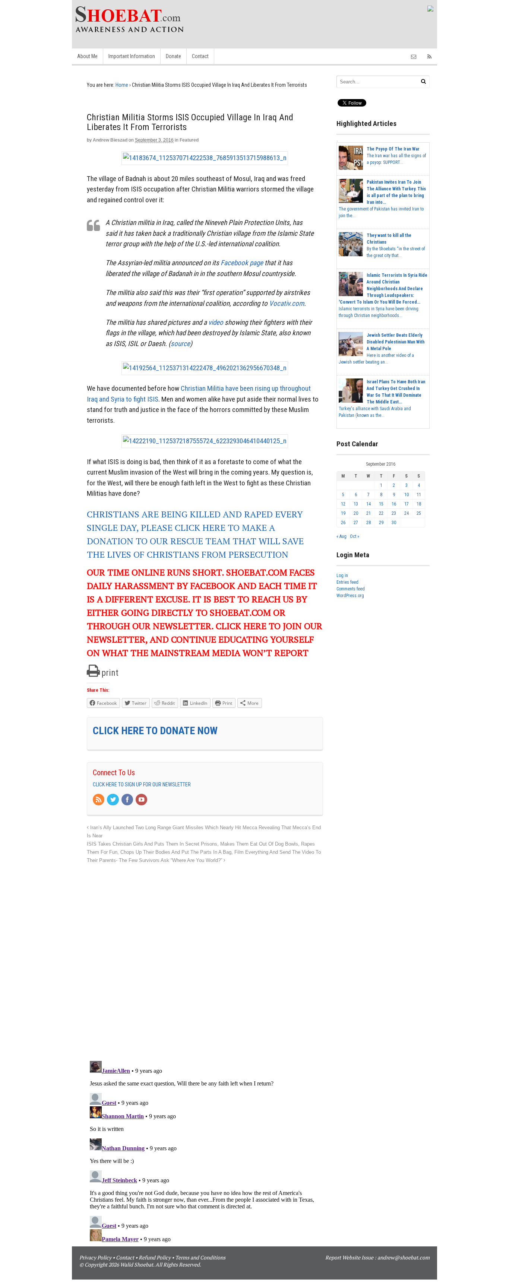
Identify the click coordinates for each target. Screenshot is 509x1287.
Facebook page (242, 263)
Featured (189, 140)
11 (419, 494)
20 (356, 513)
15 (381, 504)
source (180, 343)
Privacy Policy (95, 1257)
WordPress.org (350, 595)
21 (368, 513)
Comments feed (350, 589)
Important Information (131, 56)
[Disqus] (205, 958)
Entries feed (347, 582)
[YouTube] (142, 800)
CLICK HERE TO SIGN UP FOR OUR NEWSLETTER (142, 784)
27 (356, 522)
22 (381, 513)
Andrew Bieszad (110, 140)
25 (419, 513)
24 (406, 513)
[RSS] (99, 800)
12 (343, 504)
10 (406, 494)
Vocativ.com (286, 303)
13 (356, 504)
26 (343, 522)
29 (381, 522)
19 (343, 513)
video (215, 322)
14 (368, 504)
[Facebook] (127, 800)
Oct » (354, 536)
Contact (200, 56)
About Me (87, 56)
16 (394, 504)
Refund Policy (155, 1257)
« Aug (341, 536)
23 (394, 513)
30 (394, 522)
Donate (173, 56)
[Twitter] (113, 800)
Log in (342, 575)
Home (122, 85)
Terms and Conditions (200, 1257)
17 (406, 504)
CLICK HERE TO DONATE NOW (155, 731)
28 (368, 522)
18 (419, 504)
